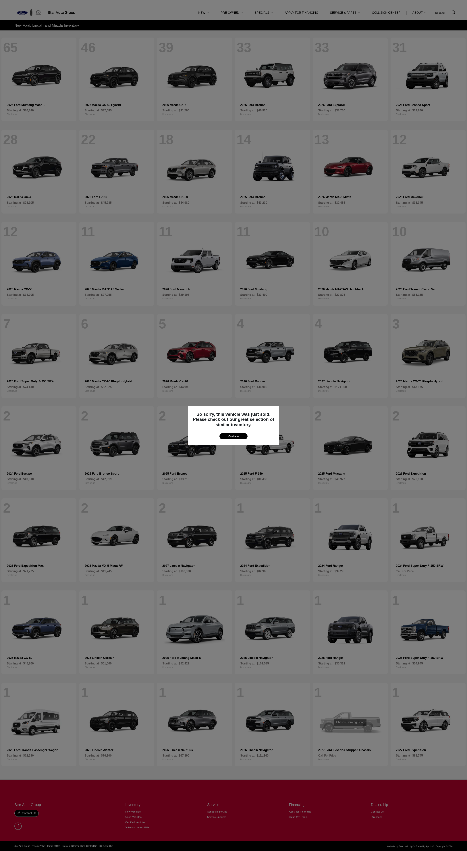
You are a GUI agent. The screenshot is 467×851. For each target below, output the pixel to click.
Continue (233, 436)
